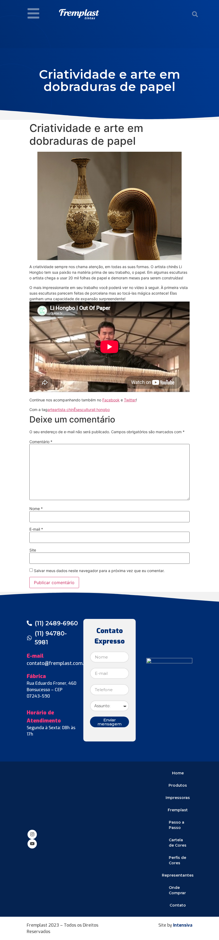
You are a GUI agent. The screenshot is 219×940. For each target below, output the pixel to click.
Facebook (111, 400)
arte (51, 409)
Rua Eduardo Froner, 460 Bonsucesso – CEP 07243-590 (51, 689)
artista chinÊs (66, 409)
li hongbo (102, 409)
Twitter (130, 400)
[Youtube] (32, 843)
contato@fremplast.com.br (57, 663)
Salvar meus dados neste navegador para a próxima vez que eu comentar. (99, 571)
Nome (36, 509)
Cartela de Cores (177, 843)
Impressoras (178, 797)
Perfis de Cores (177, 860)
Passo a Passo (176, 825)
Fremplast (178, 810)
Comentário (40, 442)
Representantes (177, 875)
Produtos (178, 785)
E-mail (36, 529)
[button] (195, 14)
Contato (178, 905)
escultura (86, 409)
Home (178, 773)
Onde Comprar (177, 890)
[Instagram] (32, 834)
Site (32, 550)
